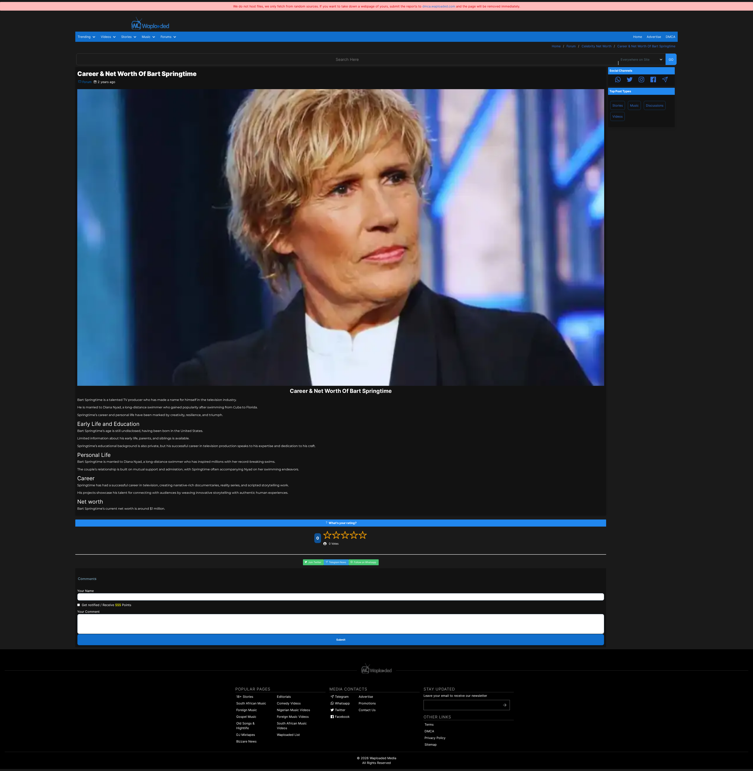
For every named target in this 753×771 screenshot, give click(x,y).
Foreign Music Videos (293, 717)
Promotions (367, 703)
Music (634, 105)
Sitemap (431, 744)
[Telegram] (664, 80)
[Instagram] (641, 80)
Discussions (654, 105)
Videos (617, 116)
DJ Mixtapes (245, 735)
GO (671, 59)
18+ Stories (244, 697)
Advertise (366, 697)
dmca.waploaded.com (438, 6)
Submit (340, 639)
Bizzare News (246, 741)
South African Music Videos (292, 725)
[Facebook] (653, 80)
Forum (86, 82)
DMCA (670, 37)
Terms (429, 724)
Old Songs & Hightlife (245, 725)
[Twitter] (629, 80)
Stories (617, 105)
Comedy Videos (289, 703)
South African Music (251, 703)
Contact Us (367, 710)
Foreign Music (246, 710)
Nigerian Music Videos (293, 710)
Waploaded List (288, 735)
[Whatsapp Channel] (617, 80)
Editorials (284, 697)
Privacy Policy (435, 738)
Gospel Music (246, 717)
